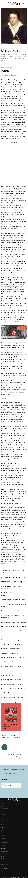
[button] (2, 3)
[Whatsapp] (8, 71)
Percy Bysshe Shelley (7, 737)
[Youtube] (6, 869)
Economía (3, 806)
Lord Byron (4, 735)
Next (19, 717)
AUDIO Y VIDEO (4, 842)
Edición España (6, 726)
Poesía (2, 829)
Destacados (3, 853)
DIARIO (2, 802)
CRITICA (3, 813)
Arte (2, 819)
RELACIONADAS (6, 762)
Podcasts (3, 845)
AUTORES (19, 762)
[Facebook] (2, 71)
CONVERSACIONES (5, 822)
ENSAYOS (3, 833)
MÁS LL (2, 856)
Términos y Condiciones (14, 877)
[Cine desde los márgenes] (11, 715)
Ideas (2, 837)
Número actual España (5, 851)
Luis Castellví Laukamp (14, 754)
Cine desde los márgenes (11, 724)
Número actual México (5, 850)
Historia (2, 835)
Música (2, 817)
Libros (2, 816)
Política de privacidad (22, 877)
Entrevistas (3, 824)
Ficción (2, 830)
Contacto (3, 866)
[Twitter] (4, 71)
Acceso (2, 858)
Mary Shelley (12, 735)
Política (2, 805)
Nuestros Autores (4, 864)
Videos (2, 843)
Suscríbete (5, 728)
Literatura (3, 49)
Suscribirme (3, 859)
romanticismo (17, 737)
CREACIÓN (3, 827)
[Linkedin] (6, 71)
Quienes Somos (4, 863)
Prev (3, 717)
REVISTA (3, 848)
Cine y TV (3, 814)
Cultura (2, 803)
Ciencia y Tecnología (5, 808)
